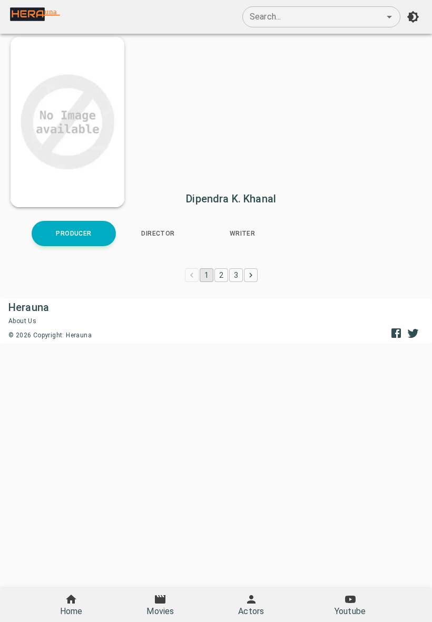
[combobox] (321, 16)
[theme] (413, 17)
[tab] (74, 233)
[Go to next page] (251, 275)
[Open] (389, 16)
